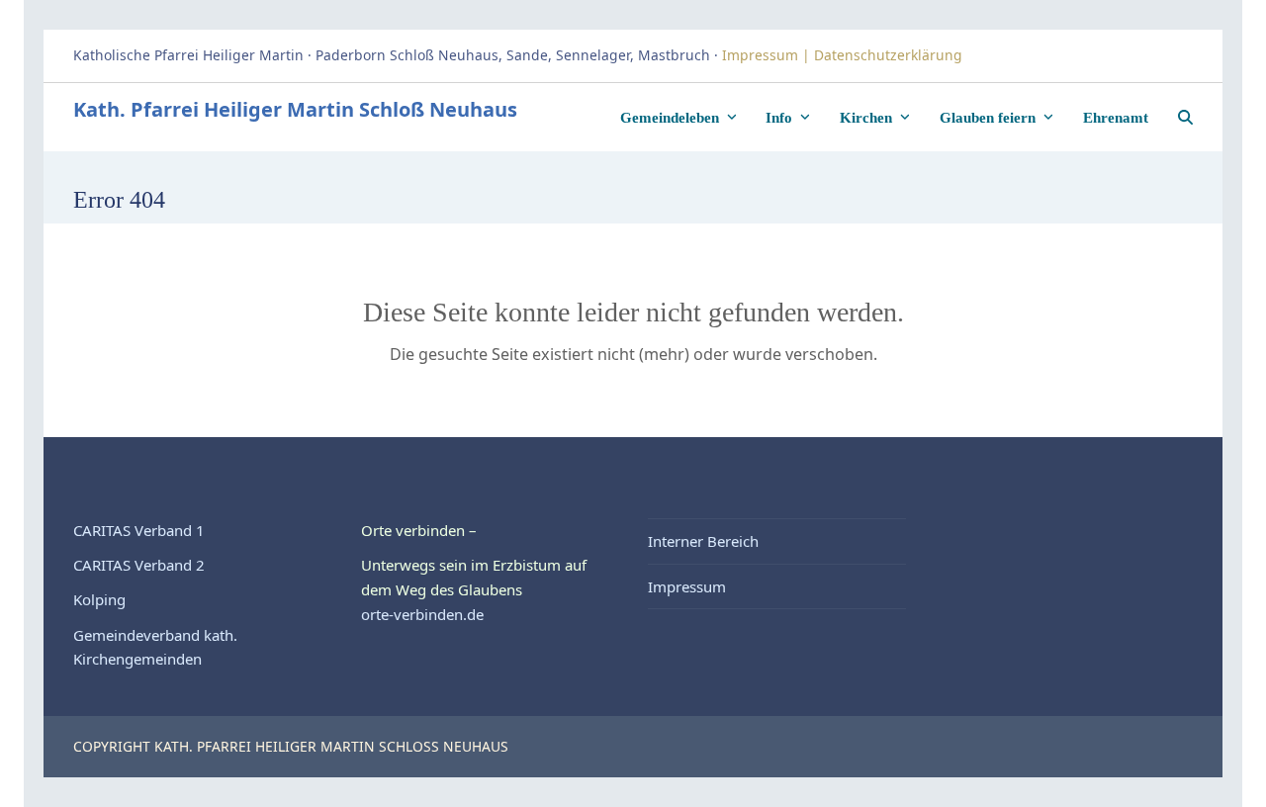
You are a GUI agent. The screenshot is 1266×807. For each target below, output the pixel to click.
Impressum (687, 586)
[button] (1185, 116)
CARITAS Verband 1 (139, 530)
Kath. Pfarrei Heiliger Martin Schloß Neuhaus (295, 109)
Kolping (99, 599)
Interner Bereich (703, 541)
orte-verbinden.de (422, 614)
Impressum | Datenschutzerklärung (844, 54)
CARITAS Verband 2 (139, 565)
